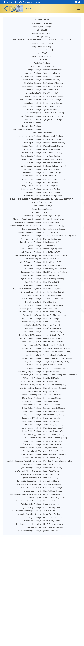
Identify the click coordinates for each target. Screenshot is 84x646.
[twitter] (79, 2)
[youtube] (76, 2)
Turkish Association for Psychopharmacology (22, 2)
